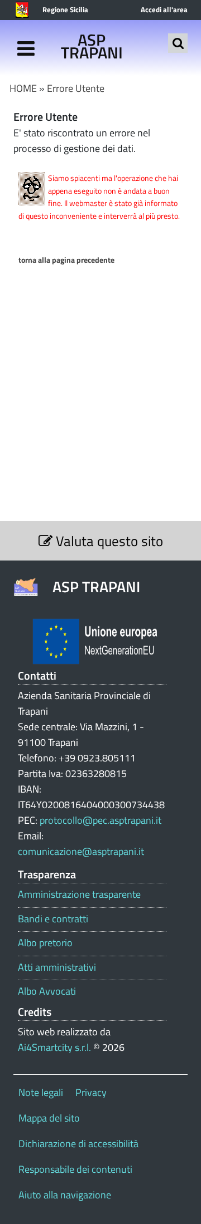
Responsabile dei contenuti (75, 1169)
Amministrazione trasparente (79, 894)
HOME (23, 88)
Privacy (91, 1092)
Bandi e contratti (53, 919)
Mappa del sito (49, 1117)
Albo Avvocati (47, 991)
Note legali (40, 1092)
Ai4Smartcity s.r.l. (54, 1047)
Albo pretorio (45, 943)
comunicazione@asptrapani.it (81, 851)
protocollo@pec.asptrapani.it (100, 820)
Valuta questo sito (107, 541)
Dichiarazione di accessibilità (78, 1143)
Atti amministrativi (57, 967)
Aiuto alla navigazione (64, 1194)
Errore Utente (75, 88)
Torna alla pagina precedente (66, 260)
